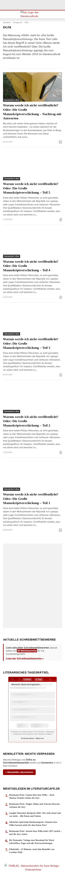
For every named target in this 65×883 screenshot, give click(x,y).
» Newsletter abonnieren (19, 772)
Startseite (6, 22)
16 (60, 142)
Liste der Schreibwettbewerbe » (25, 658)
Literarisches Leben (11, 100)
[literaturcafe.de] (32, 14)
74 (60, 530)
